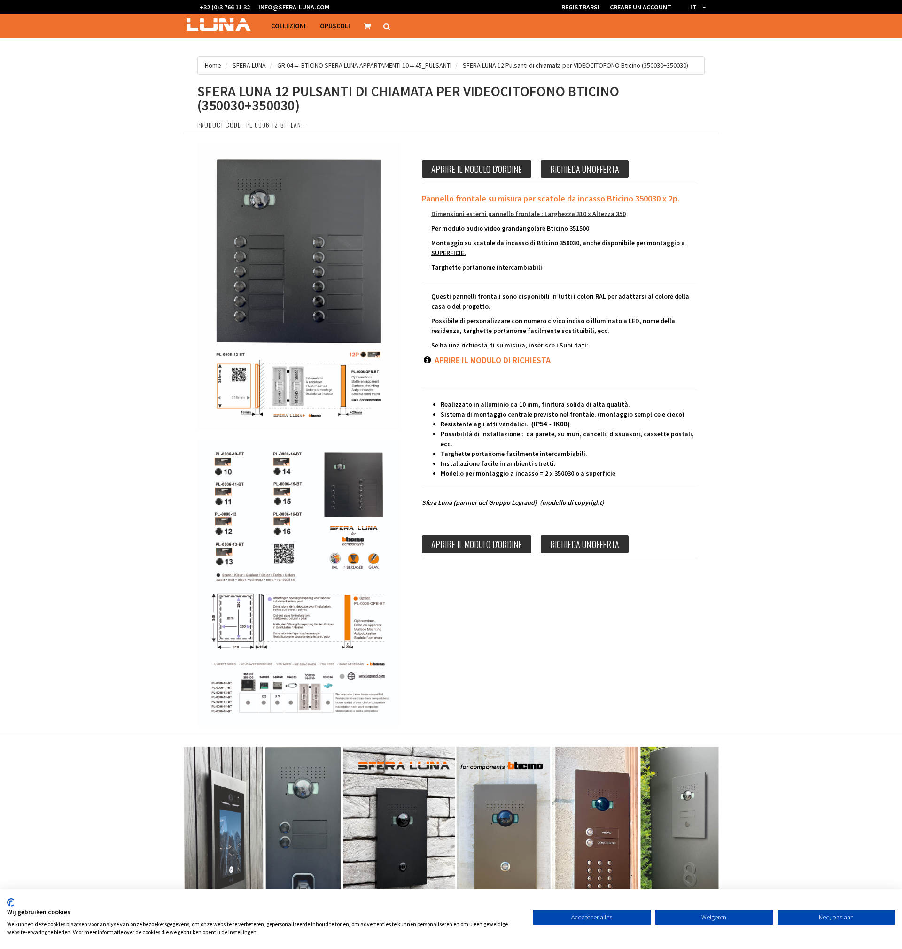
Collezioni (288, 26)
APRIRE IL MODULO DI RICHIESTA (492, 360)
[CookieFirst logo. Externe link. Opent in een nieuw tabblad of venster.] (10, 902)
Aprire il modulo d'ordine (476, 169)
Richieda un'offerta (584, 169)
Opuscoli (335, 26)
